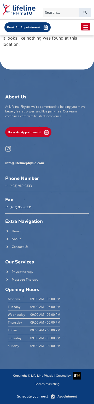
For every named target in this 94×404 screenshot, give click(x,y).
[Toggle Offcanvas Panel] (85, 26)
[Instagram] (8, 148)
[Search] (85, 12)
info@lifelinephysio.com (24, 163)
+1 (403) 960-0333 (18, 186)
